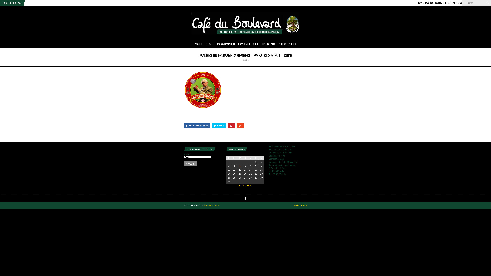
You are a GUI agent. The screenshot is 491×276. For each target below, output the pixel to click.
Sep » (248, 185)
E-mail (187, 154)
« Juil (241, 185)
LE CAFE (210, 44)
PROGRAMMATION (226, 44)
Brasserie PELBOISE (248, 44)
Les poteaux (268, 44)
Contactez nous (287, 44)
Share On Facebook (198, 126)
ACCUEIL (199, 44)
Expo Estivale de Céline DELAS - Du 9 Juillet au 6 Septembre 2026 (437, 2)
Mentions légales (211, 206)
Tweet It (220, 126)
